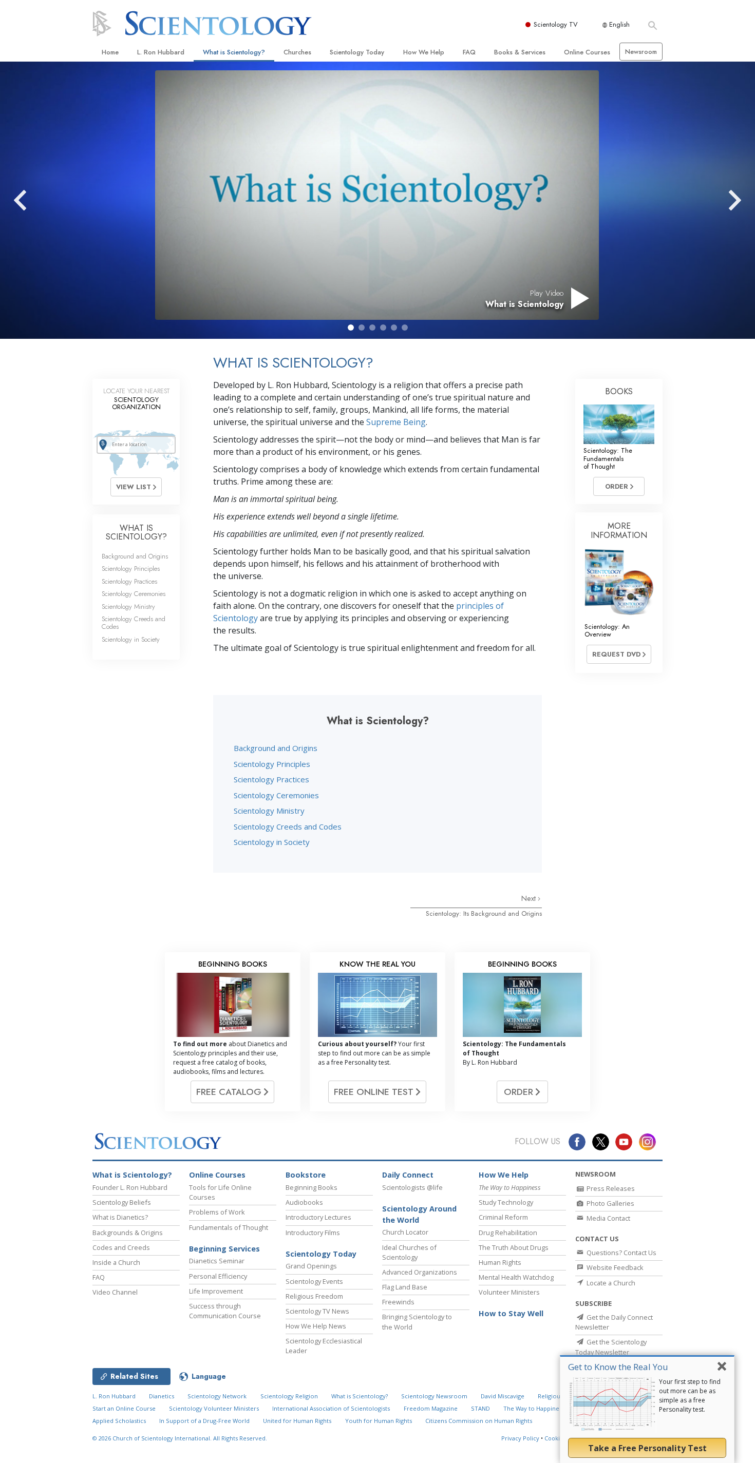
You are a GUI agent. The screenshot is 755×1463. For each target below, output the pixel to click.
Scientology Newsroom (434, 1396)
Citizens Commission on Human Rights (478, 1420)
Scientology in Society (272, 842)
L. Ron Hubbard (160, 52)
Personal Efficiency (218, 1276)
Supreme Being (396, 422)
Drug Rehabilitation (508, 1232)
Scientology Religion (289, 1396)
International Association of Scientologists (331, 1408)
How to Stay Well (511, 1313)
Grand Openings (311, 1265)
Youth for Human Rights (378, 1420)
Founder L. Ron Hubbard (129, 1187)
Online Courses (587, 52)
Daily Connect (407, 1175)
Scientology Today (357, 52)
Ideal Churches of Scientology (409, 1252)
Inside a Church (116, 1262)
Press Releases (610, 1188)
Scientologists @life (412, 1187)
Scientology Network (217, 1396)
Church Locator (405, 1232)
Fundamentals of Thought (228, 1227)
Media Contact (607, 1218)
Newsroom (641, 51)
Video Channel (115, 1292)
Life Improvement (216, 1291)
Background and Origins (275, 748)
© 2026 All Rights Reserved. (179, 1438)
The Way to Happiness (533, 1408)
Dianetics (161, 1396)
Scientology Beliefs (121, 1202)
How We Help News (316, 1326)
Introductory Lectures (318, 1217)
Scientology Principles (272, 764)
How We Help (423, 52)
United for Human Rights (297, 1420)
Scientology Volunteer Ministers (214, 1408)
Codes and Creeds (121, 1247)
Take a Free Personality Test (647, 1448)
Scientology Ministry (269, 810)
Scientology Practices (271, 779)
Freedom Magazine (431, 1408)
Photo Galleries (609, 1203)
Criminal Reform (503, 1217)
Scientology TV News (317, 1311)
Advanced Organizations (419, 1272)
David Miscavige (502, 1396)
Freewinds (398, 1301)
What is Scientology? (234, 52)
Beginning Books (311, 1187)
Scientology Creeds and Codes (288, 826)
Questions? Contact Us (620, 1252)
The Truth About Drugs (514, 1247)
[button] (351, 327)
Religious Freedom (314, 1296)
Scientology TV (556, 24)
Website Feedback (614, 1267)
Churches (297, 52)
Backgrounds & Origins (127, 1232)
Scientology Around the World (419, 1214)
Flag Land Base (404, 1287)
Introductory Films (313, 1232)
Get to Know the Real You (618, 1367)
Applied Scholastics (119, 1420)
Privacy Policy (520, 1438)
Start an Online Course (124, 1408)
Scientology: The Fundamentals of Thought (607, 458)
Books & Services (519, 52)
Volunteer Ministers (509, 1292)
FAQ (469, 52)
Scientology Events (314, 1281)
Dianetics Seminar (216, 1260)
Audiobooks (304, 1202)
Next (529, 898)
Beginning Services (224, 1249)
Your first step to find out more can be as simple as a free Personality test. (690, 1395)
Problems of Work (217, 1212)
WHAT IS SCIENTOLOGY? (136, 532)
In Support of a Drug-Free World (204, 1420)
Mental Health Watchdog (516, 1277)
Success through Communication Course (225, 1310)
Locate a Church (610, 1282)
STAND (480, 1408)
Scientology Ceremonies (276, 795)
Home (110, 52)
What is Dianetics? (120, 1217)
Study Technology (506, 1202)
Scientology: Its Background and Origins (484, 913)
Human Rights (500, 1262)
